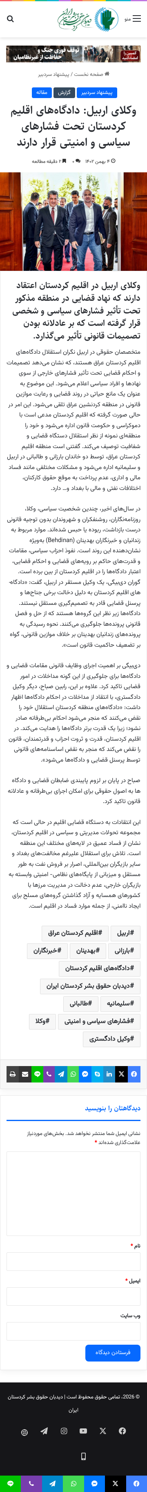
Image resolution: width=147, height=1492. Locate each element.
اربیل (123, 933)
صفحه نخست (89, 75)
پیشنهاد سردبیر (53, 75)
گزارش (64, 93)
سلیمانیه (118, 1004)
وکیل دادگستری (109, 1039)
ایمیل (132, 1281)
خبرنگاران (45, 951)
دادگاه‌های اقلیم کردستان (97, 968)
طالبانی (79, 1004)
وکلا (40, 1021)
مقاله (41, 93)
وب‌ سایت (130, 1316)
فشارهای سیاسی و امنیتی (97, 1021)
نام (135, 1246)
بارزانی (122, 951)
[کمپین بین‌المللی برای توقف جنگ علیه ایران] (73, 54)
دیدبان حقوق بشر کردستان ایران (88, 986)
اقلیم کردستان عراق (73, 933)
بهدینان (86, 951)
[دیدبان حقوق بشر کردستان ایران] (88, 19)
